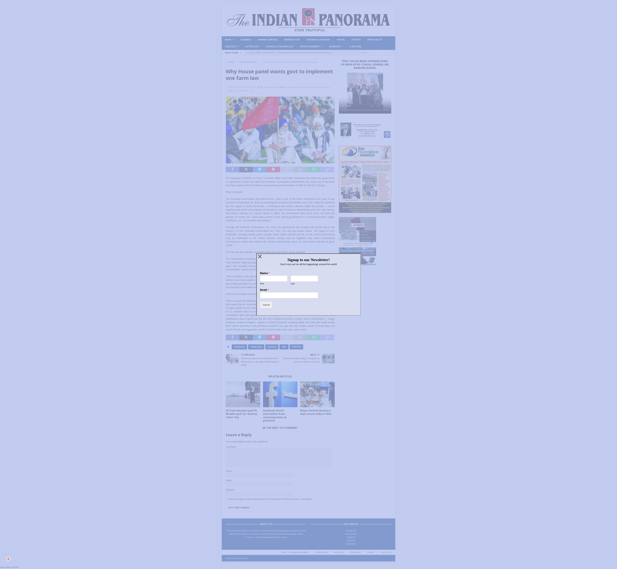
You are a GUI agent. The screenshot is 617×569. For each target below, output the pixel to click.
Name (265, 273)
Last (293, 283)
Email (264, 290)
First (262, 283)
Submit (266, 304)
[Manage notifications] (8, 559)
